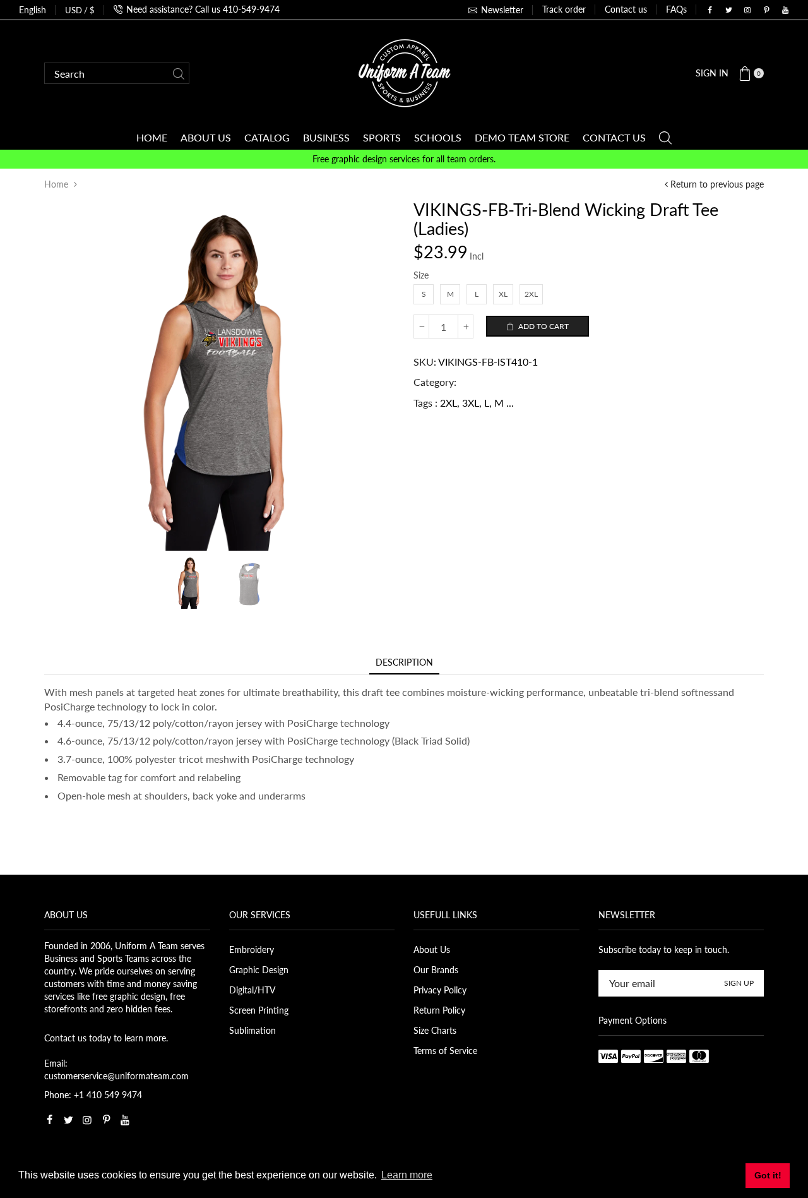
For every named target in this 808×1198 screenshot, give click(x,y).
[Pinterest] (766, 10)
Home (56, 184)
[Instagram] (747, 10)
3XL (470, 403)
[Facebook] (709, 10)
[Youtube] (785, 10)
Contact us (626, 9)
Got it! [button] (767, 1175)
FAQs (676, 9)
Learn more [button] (406, 1175)
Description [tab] (404, 662)
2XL (448, 403)
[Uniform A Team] (404, 72)
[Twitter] (728, 10)
